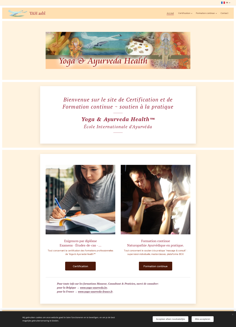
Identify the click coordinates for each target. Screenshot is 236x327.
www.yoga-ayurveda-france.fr (95, 291)
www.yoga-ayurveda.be (93, 287)
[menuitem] (171, 13)
